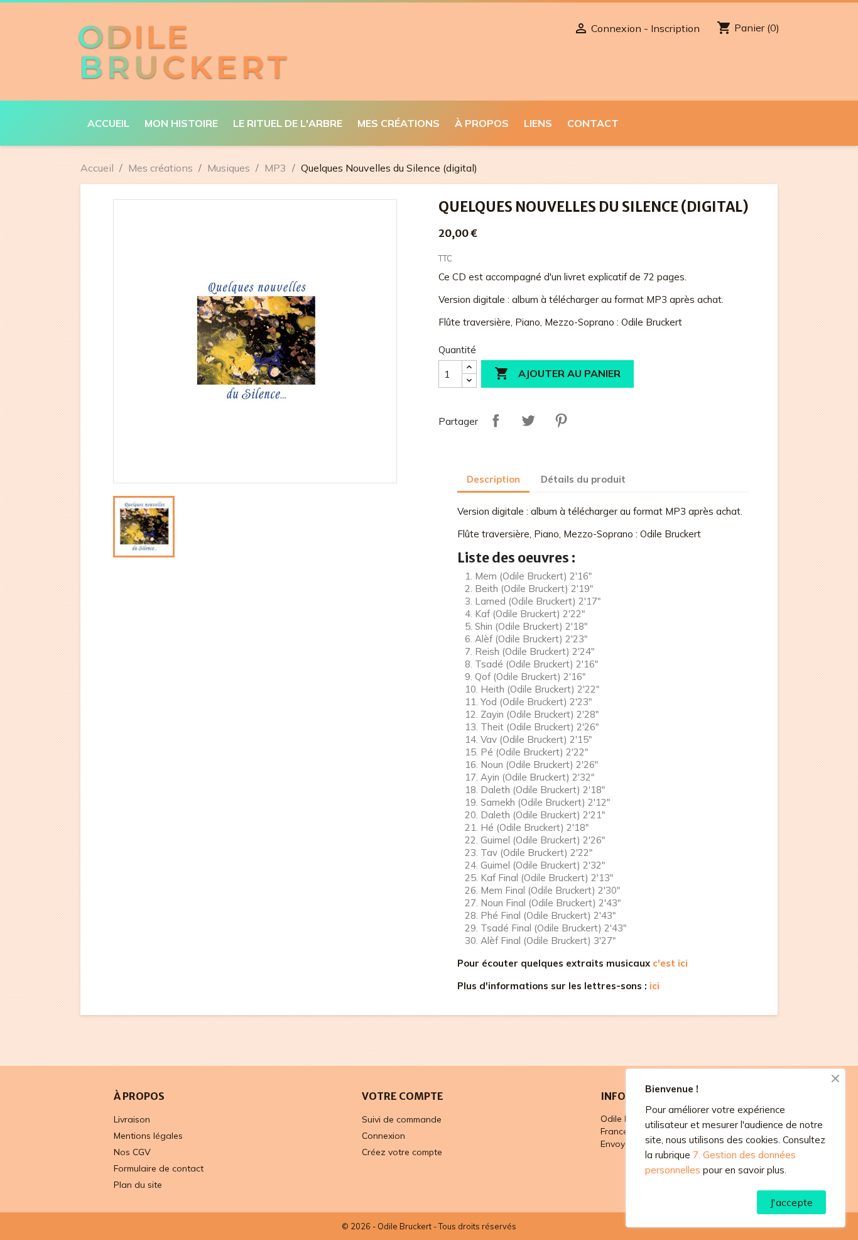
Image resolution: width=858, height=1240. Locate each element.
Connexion (383, 1135)
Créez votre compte (402, 1152)
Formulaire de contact (159, 1168)
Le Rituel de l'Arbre (287, 123)
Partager (495, 420)
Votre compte (402, 1096)
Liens (538, 123)
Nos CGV (132, 1152)
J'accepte (791, 1202)
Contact (593, 123)
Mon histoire (181, 123)
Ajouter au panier (557, 373)
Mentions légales (148, 1135)
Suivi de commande (402, 1119)
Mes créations (398, 123)
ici (654, 986)
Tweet (528, 420)
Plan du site (138, 1184)
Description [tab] (493, 479)
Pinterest (560, 420)
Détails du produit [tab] (583, 479)
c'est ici (670, 963)
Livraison (132, 1119)
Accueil (108, 123)
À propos (482, 123)
